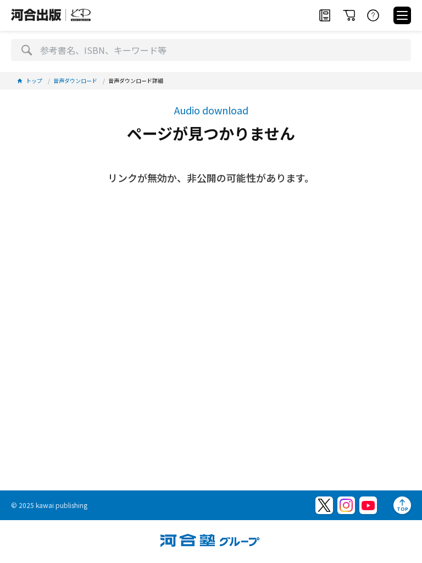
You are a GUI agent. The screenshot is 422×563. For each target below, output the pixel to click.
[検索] (27, 50)
